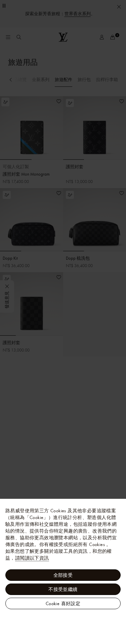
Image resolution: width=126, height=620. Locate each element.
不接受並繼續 (62, 589)
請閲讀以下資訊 (32, 558)
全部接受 (63, 575)
